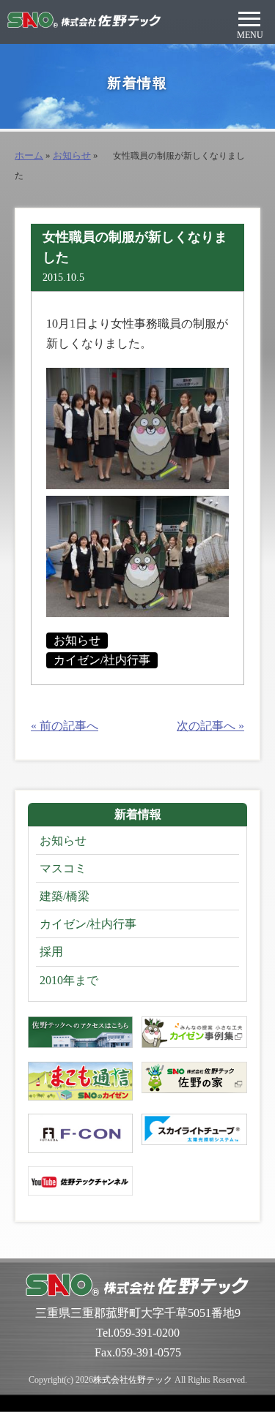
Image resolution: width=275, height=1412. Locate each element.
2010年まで (69, 980)
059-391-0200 (147, 1332)
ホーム (29, 156)
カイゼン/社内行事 (102, 660)
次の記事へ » (210, 726)
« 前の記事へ (64, 726)
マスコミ (63, 868)
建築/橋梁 (64, 896)
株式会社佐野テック (132, 1380)
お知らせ (72, 156)
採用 (51, 951)
